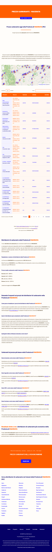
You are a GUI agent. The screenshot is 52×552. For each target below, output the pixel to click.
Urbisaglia (38, 508)
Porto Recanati (39, 483)
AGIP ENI (4, 170)
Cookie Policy (25, 547)
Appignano (4, 485)
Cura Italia (35, 529)
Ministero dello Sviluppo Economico (22, 226)
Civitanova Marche (6, 499)
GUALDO (47, 361)
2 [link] (31, 216)
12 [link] (43, 216)
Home (9, 529)
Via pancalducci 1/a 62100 (6, 121)
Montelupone (22, 501)
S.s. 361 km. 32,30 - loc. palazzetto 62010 (6, 192)
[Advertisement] (26, 43)
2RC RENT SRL (5, 111)
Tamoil (24, 148)
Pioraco (21, 513)
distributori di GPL (22, 395)
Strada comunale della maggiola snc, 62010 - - (7, 156)
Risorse (21, 529)
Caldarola (4, 490)
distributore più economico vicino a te (40, 432)
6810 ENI (4, 137)
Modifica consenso (31, 547)
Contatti (28, 529)
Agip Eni (24, 102)
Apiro (3, 483)
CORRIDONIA (34, 148)
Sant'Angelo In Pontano (41, 497)
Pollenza (21, 515)
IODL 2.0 (36, 226)
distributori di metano (23, 409)
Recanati (38, 487)
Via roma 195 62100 (6, 186)
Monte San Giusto (23, 490)
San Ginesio (39, 492)
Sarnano (38, 499)
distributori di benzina (23, 365)
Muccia (20, 506)
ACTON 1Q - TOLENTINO (7, 161)
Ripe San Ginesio (40, 490)
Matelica (21, 485)
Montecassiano (22, 494)
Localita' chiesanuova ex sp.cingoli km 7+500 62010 (7, 180)
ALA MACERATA (5, 185)
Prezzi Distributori (13, 310)
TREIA (33, 180)
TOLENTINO (34, 162)
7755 (3, 154)
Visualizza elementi (7, 90)
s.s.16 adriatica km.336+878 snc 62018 (7, 128)
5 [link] (38, 216)
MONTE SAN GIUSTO (21, 393)
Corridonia (4, 503)
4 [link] (36, 216)
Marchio (25, 94)
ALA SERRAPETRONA (6, 201)
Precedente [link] (25, 216)
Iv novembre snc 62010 (7, 138)
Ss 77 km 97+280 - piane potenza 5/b (6, 103)
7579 (3, 147)
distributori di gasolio (23, 380)
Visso (37, 510)
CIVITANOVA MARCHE (24, 406)
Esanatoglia (4, 506)
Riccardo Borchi (34, 228)
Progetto (15, 529)
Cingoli (3, 497)
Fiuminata (4, 510)
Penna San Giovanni (23, 508)
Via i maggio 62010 (6, 197)
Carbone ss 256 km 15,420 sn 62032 (6, 113)
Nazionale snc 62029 (7, 162)
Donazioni (42, 529)
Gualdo (3, 515)
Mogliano (21, 487)
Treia (37, 506)
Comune (34, 94)
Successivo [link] (48, 216)
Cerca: (33, 90)
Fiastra (3, 508)
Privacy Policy (19, 547)
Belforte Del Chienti (6, 487)
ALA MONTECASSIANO (6, 190)
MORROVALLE (34, 197)
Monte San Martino (23, 492)
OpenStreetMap (42, 84)
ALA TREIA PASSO (6, 207)
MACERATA (34, 120)
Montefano (21, 499)
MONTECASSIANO (35, 102)
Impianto (5, 94)
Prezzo (15, 94)
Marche (48, 102)
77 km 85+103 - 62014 (6, 148)
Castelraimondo (5, 494)
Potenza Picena (40, 485)
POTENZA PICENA (35, 128)
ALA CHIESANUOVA (6, 177)
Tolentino (38, 503)
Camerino (4, 492)
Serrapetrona (39, 501)
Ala (23, 180)
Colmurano (4, 501)
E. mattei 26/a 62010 (6, 171)
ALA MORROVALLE (6, 196)
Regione (47, 94)
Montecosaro (22, 497)
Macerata (21, 483)
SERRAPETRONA (35, 203)
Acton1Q (24, 162)
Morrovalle (21, 503)
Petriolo (21, 510)
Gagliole (3, 513)
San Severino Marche (41, 494)
